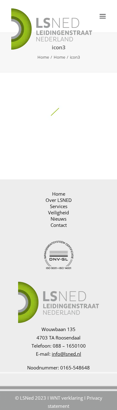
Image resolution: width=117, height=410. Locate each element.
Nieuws (58, 219)
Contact (59, 225)
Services (58, 206)
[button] (102, 16)
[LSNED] (51, 16)
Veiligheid (58, 212)
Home (43, 57)
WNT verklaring (66, 398)
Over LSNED (59, 200)
